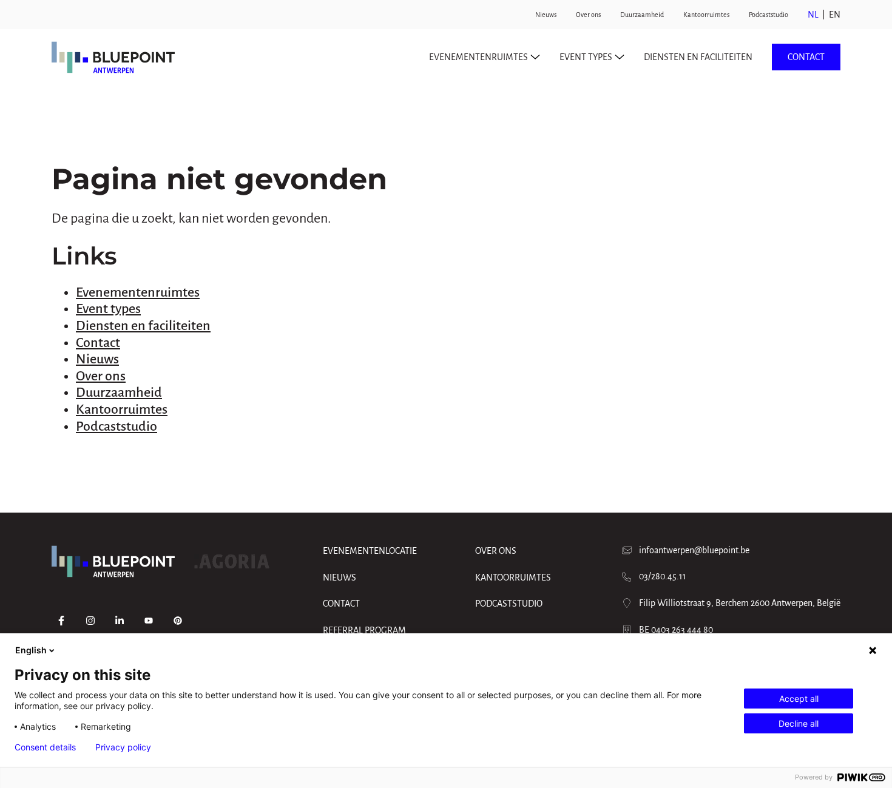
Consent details (45, 747)
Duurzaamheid (642, 14)
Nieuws (545, 14)
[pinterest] (178, 620)
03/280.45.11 (662, 576)
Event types (108, 308)
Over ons (588, 14)
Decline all (799, 723)
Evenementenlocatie (370, 551)
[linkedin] (119, 620)
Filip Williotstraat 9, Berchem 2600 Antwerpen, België (739, 603)
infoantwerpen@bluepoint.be (694, 550)
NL (813, 14)
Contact (806, 57)
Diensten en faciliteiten (698, 57)
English (31, 650)
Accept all (799, 698)
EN (834, 14)
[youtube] (148, 620)
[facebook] (61, 620)
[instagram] (90, 620)
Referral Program (364, 630)
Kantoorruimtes (706, 14)
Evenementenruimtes (138, 292)
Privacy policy (123, 747)
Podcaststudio (768, 14)
